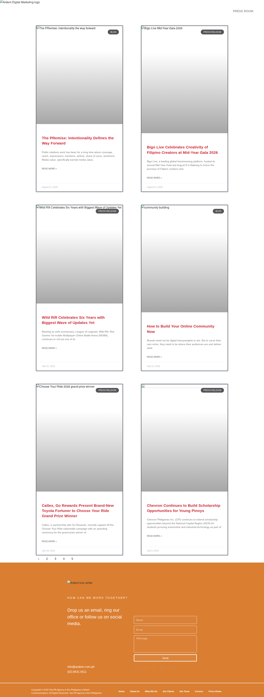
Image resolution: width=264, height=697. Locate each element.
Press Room (215, 691)
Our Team (184, 691)
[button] (257, 11)
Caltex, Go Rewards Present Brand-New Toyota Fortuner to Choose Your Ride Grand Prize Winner (78, 510)
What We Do (151, 691)
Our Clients (168, 691)
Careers (199, 691)
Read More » (49, 168)
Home (122, 691)
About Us (135, 691)
